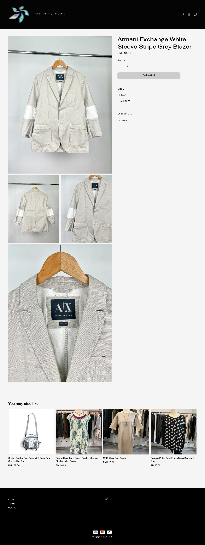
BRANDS (59, 14)
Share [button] (124, 121)
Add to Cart (149, 75)
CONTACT (12, 508)
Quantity (121, 60)
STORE (11, 500)
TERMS (11, 504)
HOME (38, 14)
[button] (183, 14)
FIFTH (46, 14)
